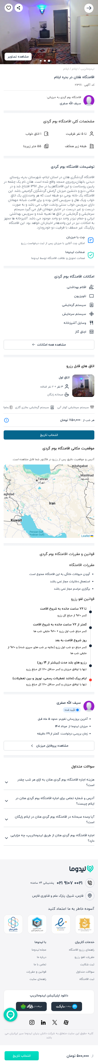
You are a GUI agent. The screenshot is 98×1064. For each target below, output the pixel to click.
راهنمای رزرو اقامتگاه (81, 950)
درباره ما (41, 957)
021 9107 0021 (70, 883)
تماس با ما (40, 964)
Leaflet (85, 536)
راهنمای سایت (38, 979)
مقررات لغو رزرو (84, 957)
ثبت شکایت (87, 964)
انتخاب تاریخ (49, 435)
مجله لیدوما (39, 950)
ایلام (74, 68)
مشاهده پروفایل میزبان (52, 745)
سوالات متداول (85, 972)
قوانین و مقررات (36, 972)
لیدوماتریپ (87, 68)
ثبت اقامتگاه (87, 979)
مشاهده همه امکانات (51, 344)
